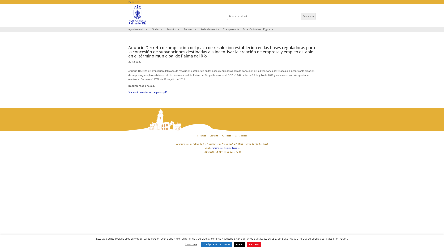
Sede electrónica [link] (209, 29)
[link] (137, 24)
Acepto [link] (239, 244)
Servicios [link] (172, 29)
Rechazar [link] (254, 244)
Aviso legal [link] (227, 136)
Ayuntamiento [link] (136, 29)
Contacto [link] (214, 136)
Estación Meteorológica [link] (256, 29)
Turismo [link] (188, 29)
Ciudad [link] (155, 29)
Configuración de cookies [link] (216, 244)
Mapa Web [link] (201, 136)
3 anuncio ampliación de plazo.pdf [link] (147, 92)
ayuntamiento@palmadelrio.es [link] (225, 148)
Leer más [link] (191, 244)
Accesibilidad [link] (241, 136)
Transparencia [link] (231, 29)
